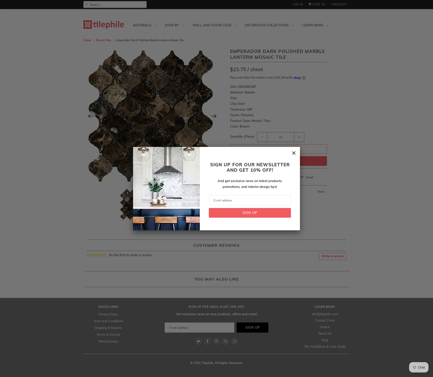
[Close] (294, 153)
